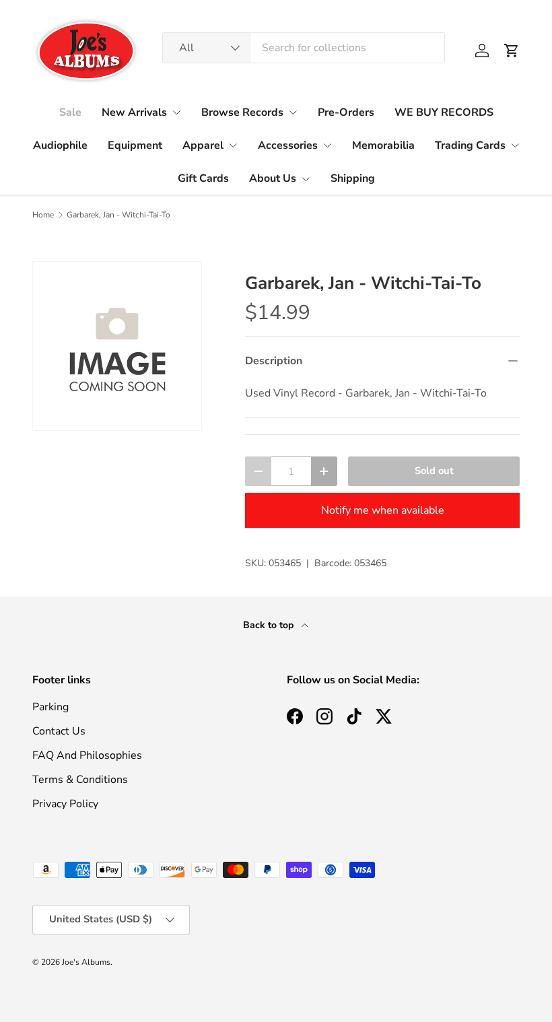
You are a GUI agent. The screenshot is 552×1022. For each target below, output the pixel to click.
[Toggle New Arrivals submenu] (176, 112)
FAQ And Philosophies (87, 755)
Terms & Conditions (80, 779)
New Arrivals (134, 112)
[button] (511, 50)
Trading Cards (470, 145)
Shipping (353, 178)
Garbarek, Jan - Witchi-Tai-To (118, 215)
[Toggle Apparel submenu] (233, 145)
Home (43, 215)
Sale (70, 112)
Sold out (434, 470)
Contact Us (58, 731)
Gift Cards (203, 178)
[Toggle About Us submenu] (306, 179)
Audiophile (60, 145)
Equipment (135, 145)
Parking (50, 707)
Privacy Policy (65, 803)
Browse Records (242, 112)
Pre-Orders (346, 112)
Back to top (269, 625)
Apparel (202, 145)
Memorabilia (383, 145)
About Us (272, 178)
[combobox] (303, 48)
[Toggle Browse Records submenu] (293, 112)
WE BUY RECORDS (443, 112)
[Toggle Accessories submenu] (327, 145)
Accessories (288, 145)
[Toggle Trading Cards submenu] (515, 145)
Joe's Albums (86, 962)
